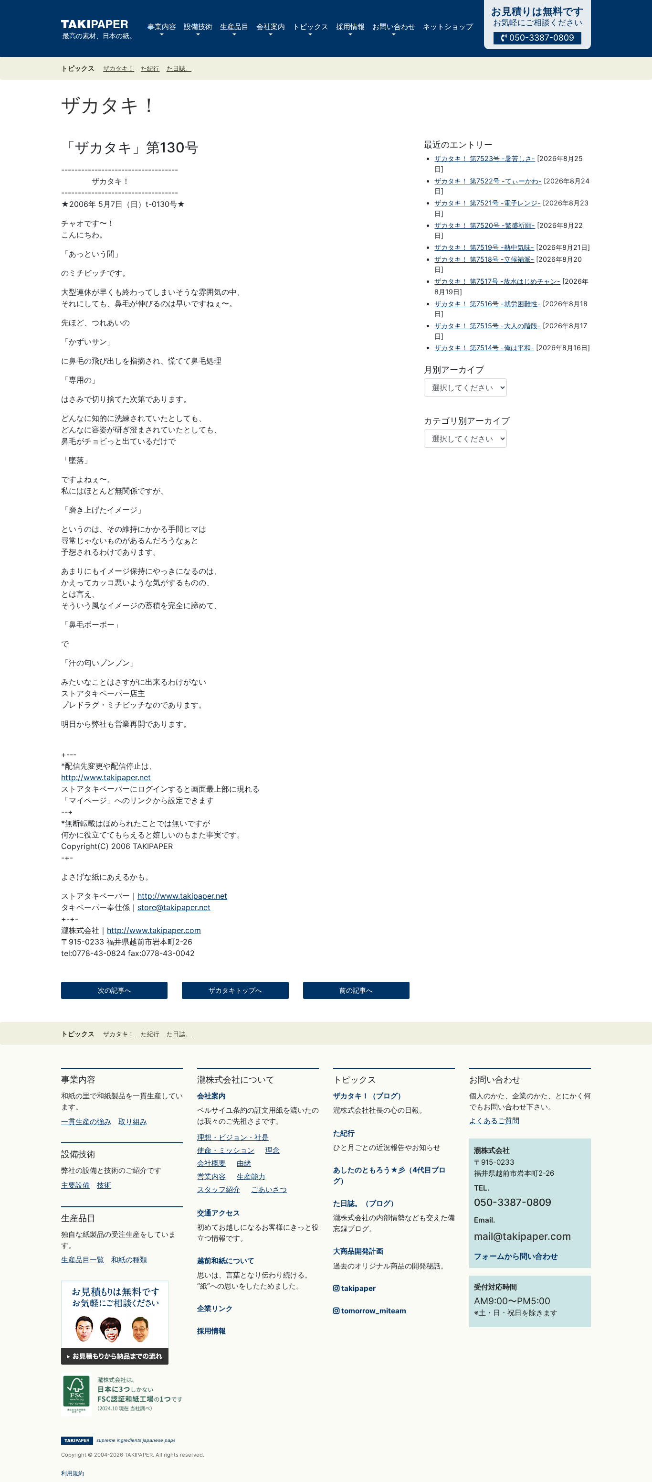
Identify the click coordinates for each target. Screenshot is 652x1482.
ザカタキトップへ (235, 990)
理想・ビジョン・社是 (233, 1137)
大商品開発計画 (358, 1251)
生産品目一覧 (82, 1259)
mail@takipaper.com (522, 1236)
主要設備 (75, 1185)
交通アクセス (218, 1212)
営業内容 (211, 1176)
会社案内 (211, 1095)
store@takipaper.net (173, 907)
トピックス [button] (310, 26)
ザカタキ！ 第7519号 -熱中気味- (484, 247)
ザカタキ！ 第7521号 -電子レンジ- (487, 203)
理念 (272, 1150)
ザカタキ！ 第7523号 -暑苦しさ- (484, 158)
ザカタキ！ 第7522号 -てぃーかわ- (488, 181)
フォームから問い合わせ (516, 1256)
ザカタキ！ (118, 68)
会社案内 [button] (270, 26)
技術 (104, 1185)
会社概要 (211, 1163)
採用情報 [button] (350, 26)
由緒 (244, 1163)
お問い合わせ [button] (393, 26)
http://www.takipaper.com (154, 930)
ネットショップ (448, 26)
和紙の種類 (129, 1259)
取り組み (132, 1121)
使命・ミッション (225, 1150)
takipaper (357, 1288)
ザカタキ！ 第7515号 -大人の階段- (487, 326)
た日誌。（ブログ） (365, 1203)
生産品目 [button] (234, 26)
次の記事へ (114, 990)
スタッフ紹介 (218, 1189)
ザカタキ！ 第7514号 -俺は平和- (484, 348)
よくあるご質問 (494, 1120)
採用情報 (211, 1330)
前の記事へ (356, 990)
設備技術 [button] (198, 26)
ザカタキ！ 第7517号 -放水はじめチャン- (497, 281)
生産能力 (251, 1176)
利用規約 (72, 1473)
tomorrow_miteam (372, 1310)
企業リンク (215, 1308)
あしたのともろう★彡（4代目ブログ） (389, 1175)
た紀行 (150, 68)
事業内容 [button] (161, 26)
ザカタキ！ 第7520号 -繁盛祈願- (484, 225)
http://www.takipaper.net (106, 777)
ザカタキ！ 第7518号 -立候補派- (484, 259)
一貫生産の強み (86, 1121)
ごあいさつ (269, 1189)
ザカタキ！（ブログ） (369, 1095)
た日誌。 (179, 68)
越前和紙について (225, 1260)
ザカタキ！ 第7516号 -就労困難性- (487, 304)
